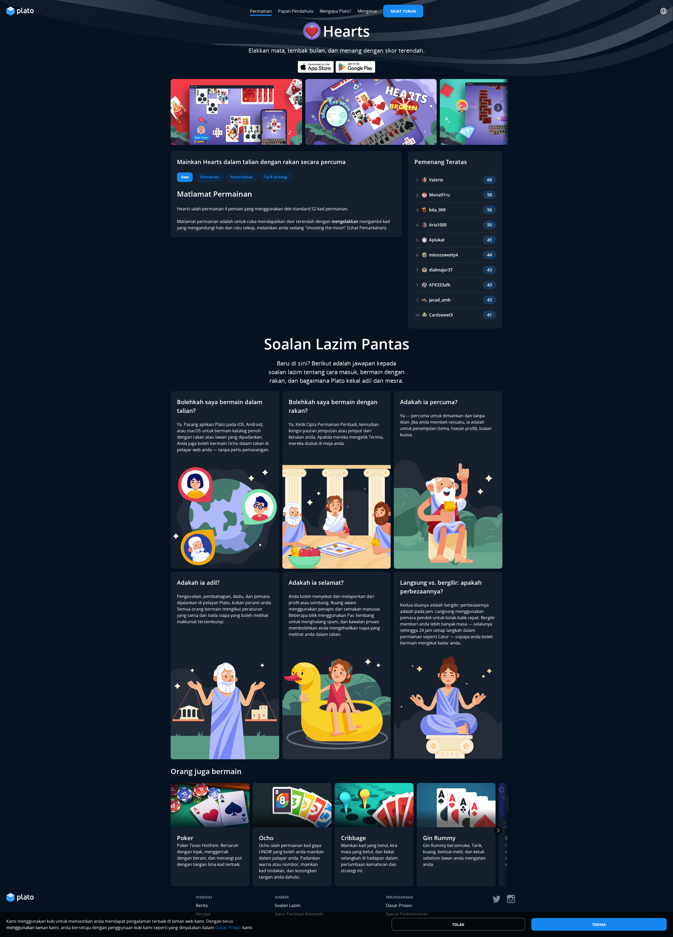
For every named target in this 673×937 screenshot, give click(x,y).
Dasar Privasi (399, 905)
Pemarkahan (242, 177)
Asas (185, 177)
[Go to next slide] (498, 107)
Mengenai (367, 11)
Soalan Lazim (287, 905)
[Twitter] (496, 899)
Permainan (261, 11)
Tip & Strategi (275, 177)
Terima (599, 924)
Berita (202, 905)
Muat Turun (403, 11)
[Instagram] (511, 899)
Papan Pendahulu (295, 11)
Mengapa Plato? (335, 11)
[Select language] (663, 11)
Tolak (458, 924)
